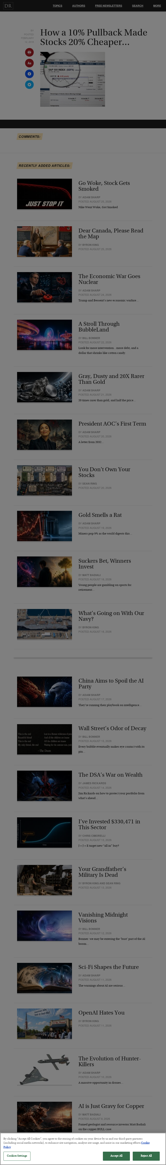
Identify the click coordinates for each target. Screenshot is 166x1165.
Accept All (116, 1156)
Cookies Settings (17, 1156)
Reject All (146, 1156)
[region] (83, 1149)
